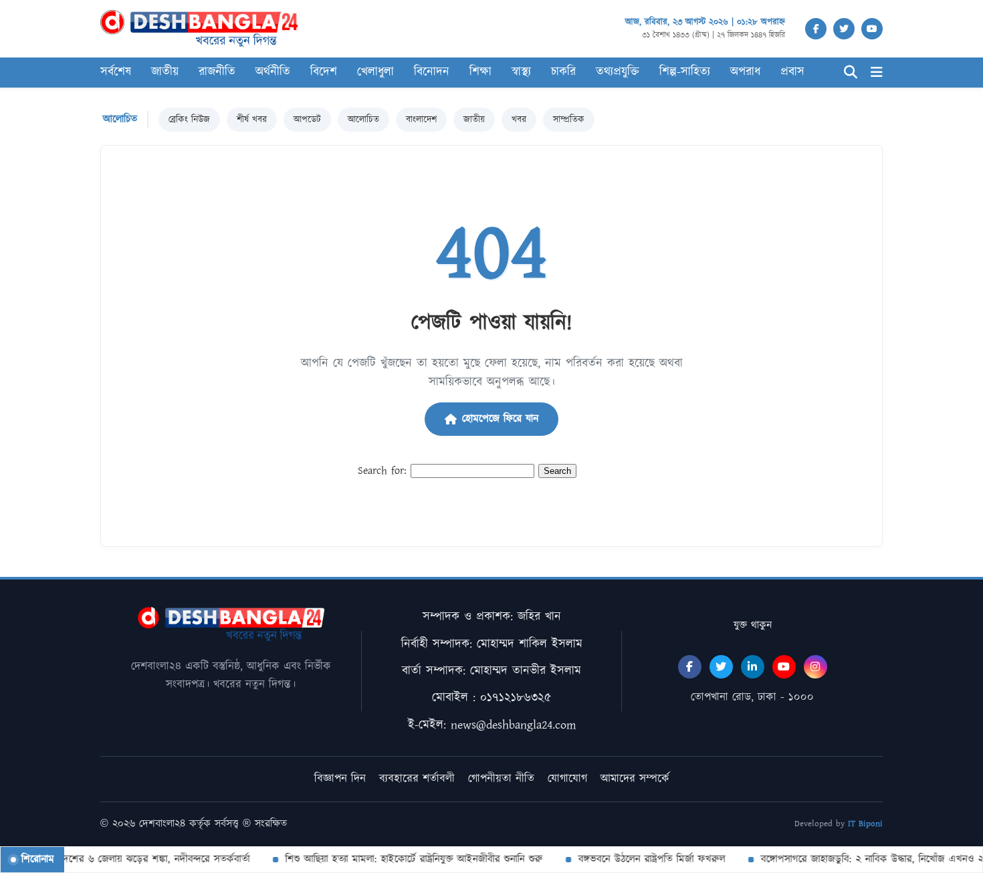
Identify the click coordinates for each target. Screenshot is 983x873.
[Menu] (877, 72)
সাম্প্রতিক (568, 119)
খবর (519, 119)
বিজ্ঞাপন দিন (340, 779)
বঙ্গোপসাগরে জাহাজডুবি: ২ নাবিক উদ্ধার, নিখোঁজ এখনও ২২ (865, 859)
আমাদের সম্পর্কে (634, 779)
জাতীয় (165, 72)
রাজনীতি (217, 72)
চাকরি (563, 72)
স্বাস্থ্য (521, 72)
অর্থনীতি (272, 72)
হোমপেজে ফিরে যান (500, 418)
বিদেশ (323, 72)
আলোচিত (363, 119)
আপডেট (307, 119)
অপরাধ (745, 72)
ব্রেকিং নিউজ (189, 119)
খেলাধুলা (375, 72)
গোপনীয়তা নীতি (501, 779)
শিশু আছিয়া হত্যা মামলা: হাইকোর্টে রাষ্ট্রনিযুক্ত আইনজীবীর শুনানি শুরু (404, 859)
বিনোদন (431, 72)
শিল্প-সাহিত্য (684, 72)
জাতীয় (474, 119)
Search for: (382, 471)
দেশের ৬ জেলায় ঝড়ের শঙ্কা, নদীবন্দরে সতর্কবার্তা (144, 859)
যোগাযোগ (567, 779)
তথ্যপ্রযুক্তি (617, 72)
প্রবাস (792, 72)
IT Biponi (865, 824)
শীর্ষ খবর (252, 119)
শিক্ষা (480, 72)
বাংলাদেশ (421, 119)
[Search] (850, 72)
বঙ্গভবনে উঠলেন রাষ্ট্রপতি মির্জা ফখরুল (642, 859)
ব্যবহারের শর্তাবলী (417, 779)
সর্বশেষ (115, 72)
